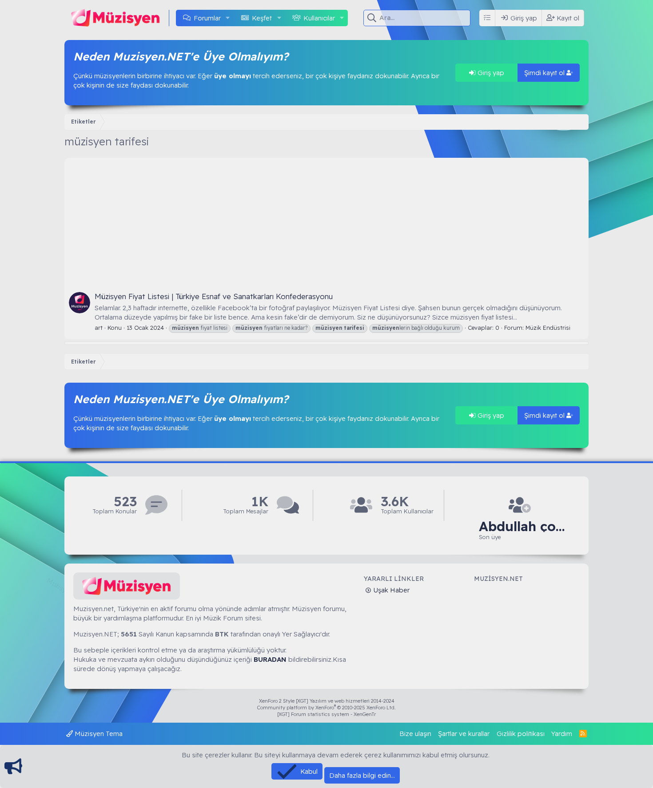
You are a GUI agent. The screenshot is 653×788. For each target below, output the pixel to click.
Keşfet (262, 18)
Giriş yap (490, 72)
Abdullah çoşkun (523, 526)
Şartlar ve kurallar (464, 733)
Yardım (561, 733)
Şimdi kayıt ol (545, 72)
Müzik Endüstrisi (548, 327)
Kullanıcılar (319, 18)
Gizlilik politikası (521, 733)
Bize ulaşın (415, 733)
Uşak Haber (390, 590)
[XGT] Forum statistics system (326, 714)
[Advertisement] (326, 220)
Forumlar (207, 18)
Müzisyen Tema (98, 733)
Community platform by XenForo (326, 707)
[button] (228, 18)
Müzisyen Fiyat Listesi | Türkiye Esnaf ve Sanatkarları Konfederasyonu (214, 296)
